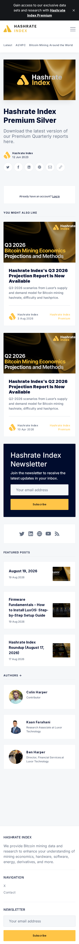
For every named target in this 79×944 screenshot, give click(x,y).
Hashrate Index (22, 153)
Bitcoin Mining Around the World (51, 45)
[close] (73, 10)
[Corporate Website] (39, 533)
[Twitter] (22, 533)
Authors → (13, 675)
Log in (56, 196)
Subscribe (40, 504)
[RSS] (57, 533)
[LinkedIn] (30, 533)
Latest (8, 45)
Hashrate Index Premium (60, 316)
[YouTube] (48, 533)
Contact (10, 892)
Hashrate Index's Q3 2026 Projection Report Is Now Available (38, 276)
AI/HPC (21, 45)
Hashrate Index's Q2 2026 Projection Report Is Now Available (38, 387)
